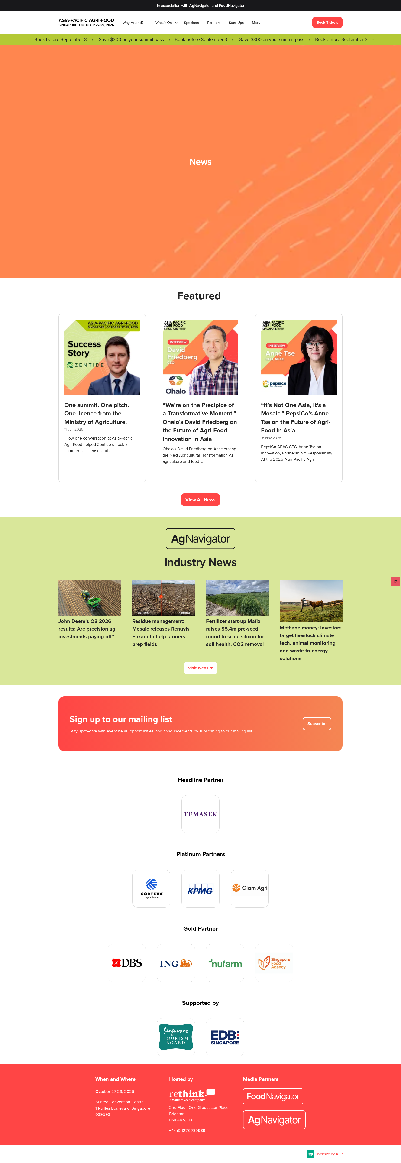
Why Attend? (133, 22)
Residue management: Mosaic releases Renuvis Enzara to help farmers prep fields (161, 632)
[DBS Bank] (127, 963)
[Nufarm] (225, 963)
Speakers (191, 22)
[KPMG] (200, 888)
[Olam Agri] (249, 888)
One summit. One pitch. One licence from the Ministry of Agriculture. (53, 413)
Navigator (200, 5)
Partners (213, 22)
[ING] (176, 963)
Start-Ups (236, 22)
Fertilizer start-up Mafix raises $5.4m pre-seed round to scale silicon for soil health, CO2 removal (235, 632)
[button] (258, 22)
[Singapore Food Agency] (274, 963)
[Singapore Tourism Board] (176, 1037)
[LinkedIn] (395, 581)
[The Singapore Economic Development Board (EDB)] (225, 1037)
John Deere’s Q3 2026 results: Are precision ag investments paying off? (86, 628)
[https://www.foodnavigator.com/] (273, 1103)
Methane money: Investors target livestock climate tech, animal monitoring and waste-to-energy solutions (311, 643)
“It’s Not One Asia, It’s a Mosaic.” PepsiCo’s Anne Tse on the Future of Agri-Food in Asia (252, 418)
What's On (163, 22)
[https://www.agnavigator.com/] (200, 548)
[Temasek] (200, 814)
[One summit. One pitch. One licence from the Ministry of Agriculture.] (58, 398)
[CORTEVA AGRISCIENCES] (151, 888)
